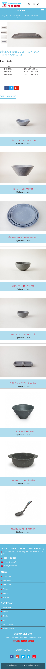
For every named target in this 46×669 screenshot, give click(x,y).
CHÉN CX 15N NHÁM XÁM (23, 431)
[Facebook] (12, 657)
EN (34, 4)
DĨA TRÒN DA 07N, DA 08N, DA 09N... (23, 237)
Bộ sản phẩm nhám (31, 16)
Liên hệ (6, 597)
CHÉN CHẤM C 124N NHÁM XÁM (23, 334)
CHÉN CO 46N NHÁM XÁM (23, 286)
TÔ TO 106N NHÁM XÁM (23, 189)
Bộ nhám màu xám (13, 18)
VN (38, 4)
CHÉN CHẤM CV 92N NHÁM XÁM (23, 140)
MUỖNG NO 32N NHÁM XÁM (23, 529)
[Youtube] (34, 657)
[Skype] (28, 657)
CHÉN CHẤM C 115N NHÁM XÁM (23, 383)
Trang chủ (5, 16)
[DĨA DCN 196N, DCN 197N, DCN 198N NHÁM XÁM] (26, 34)
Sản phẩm (16, 16)
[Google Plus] (17, 657)
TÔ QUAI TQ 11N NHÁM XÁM (23, 480)
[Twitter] (23, 657)
